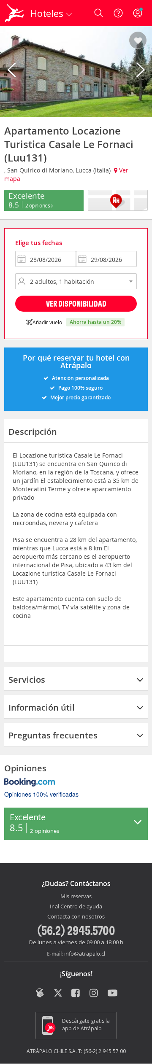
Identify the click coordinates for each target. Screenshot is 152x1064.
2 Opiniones (38, 205)
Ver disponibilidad (76, 303)
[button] (138, 41)
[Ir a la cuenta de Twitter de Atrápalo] (58, 993)
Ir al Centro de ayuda (76, 906)
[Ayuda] (118, 13)
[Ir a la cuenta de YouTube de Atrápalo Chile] (112, 993)
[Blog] (40, 993)
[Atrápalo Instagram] (94, 993)
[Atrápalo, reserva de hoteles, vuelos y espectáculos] (14, 13)
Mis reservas (76, 896)
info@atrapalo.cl (84, 953)
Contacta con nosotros (76, 916)
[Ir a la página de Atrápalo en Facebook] (76, 993)
